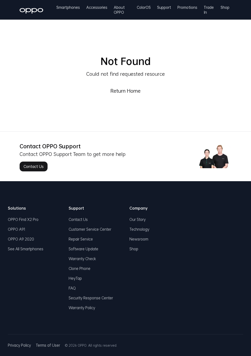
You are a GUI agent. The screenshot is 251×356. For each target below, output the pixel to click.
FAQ (72, 288)
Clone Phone (79, 268)
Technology (139, 229)
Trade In (209, 10)
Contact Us (34, 166)
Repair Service (81, 239)
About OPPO (119, 10)
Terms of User (48, 345)
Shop (225, 8)
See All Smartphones (25, 249)
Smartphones (68, 8)
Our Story (137, 219)
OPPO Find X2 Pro (23, 219)
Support (164, 8)
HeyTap (75, 278)
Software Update (83, 249)
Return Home (125, 90)
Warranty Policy (82, 308)
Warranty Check (82, 258)
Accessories (96, 8)
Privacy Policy (19, 345)
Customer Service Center (90, 229)
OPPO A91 (16, 229)
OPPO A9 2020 (21, 239)
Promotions (187, 8)
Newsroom (138, 239)
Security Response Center (91, 298)
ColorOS (144, 8)
